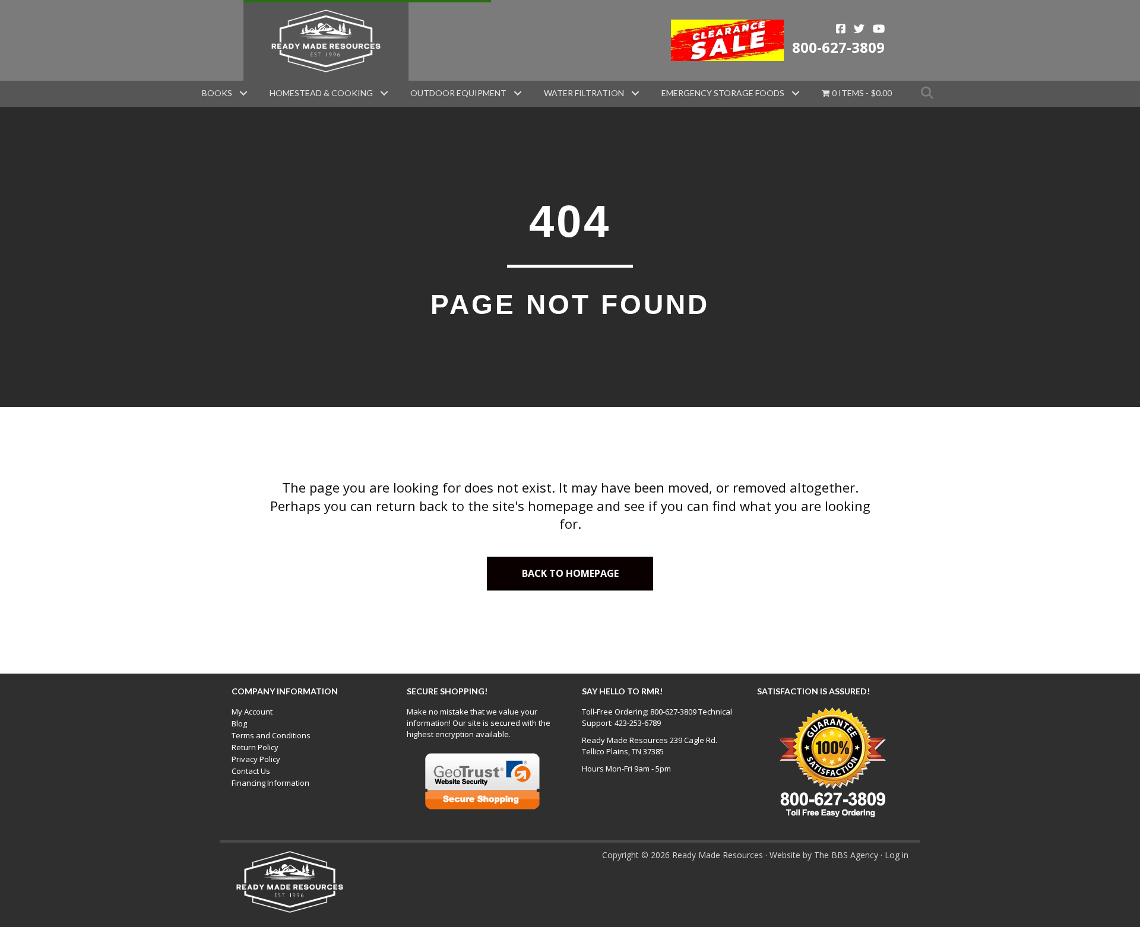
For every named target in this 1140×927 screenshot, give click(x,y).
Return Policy (255, 747)
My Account (252, 711)
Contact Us (251, 771)
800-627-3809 (838, 47)
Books (217, 93)
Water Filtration (584, 93)
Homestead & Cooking (321, 93)
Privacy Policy (256, 759)
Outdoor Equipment (458, 93)
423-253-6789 (638, 723)
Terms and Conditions (271, 735)
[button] (243, 93)
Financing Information (270, 782)
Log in (896, 855)
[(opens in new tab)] (727, 39)
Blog (239, 723)
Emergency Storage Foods (722, 93)
